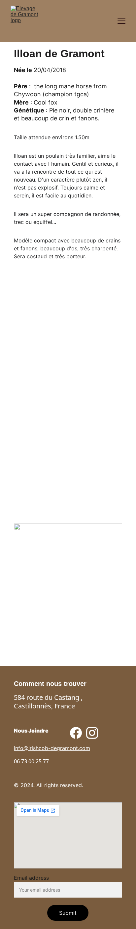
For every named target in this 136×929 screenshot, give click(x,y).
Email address (31, 877)
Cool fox (45, 102)
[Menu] (121, 21)
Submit (68, 912)
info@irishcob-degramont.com (52, 748)
